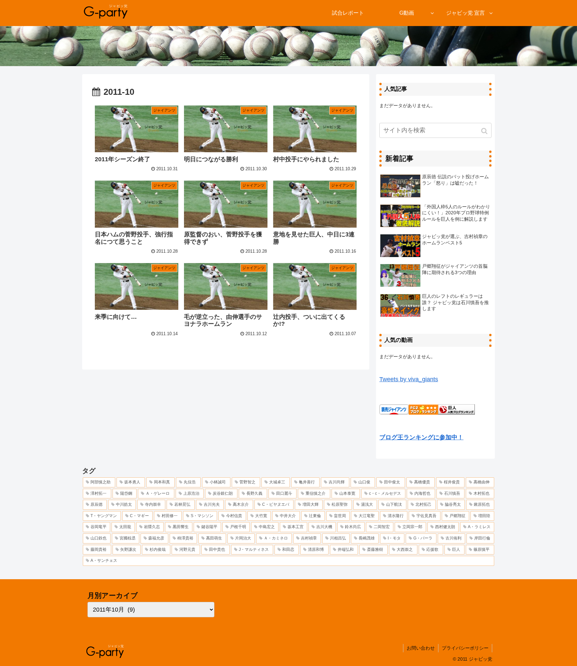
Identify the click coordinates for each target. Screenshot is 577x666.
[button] (485, 131)
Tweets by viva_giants (408, 379)
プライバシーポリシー (465, 648)
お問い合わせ (421, 648)
